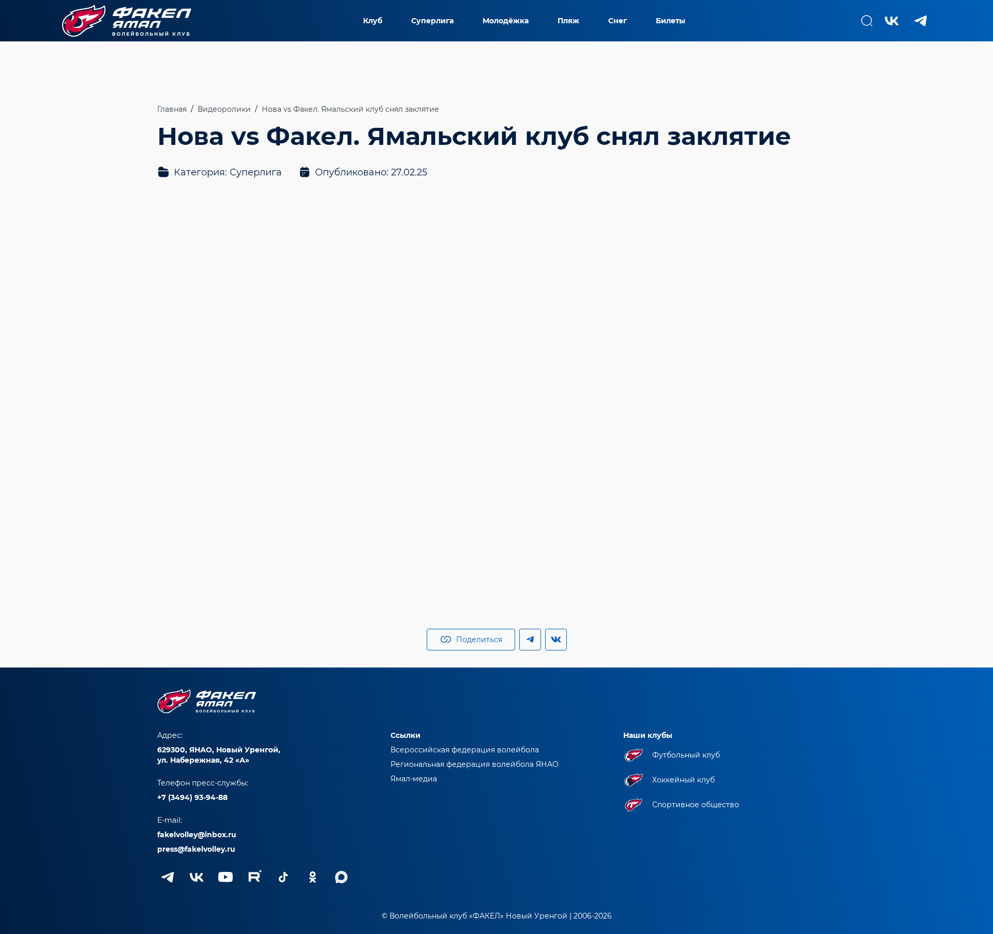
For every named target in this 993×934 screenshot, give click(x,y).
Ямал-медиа (413, 778)
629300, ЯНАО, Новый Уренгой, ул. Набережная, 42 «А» (218, 755)
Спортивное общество (695, 804)
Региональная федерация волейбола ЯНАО (474, 764)
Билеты (670, 20)
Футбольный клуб (686, 755)
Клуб (372, 20)
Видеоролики (224, 109)
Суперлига (432, 20)
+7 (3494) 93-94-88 (192, 797)
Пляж (568, 20)
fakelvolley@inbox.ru (196, 834)
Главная (172, 109)
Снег (617, 20)
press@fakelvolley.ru (196, 849)
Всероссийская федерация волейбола (464, 749)
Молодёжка (506, 20)
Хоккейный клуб (683, 779)
